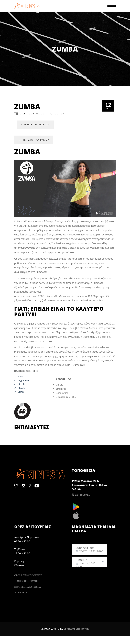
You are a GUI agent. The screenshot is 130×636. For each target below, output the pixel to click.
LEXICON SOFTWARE (76, 628)
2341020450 (82, 494)
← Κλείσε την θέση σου (35, 124)
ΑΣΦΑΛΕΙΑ (20, 592)
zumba (59, 114)
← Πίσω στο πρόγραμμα (33, 139)
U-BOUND (86, 563)
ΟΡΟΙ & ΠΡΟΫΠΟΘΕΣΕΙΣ (28, 575)
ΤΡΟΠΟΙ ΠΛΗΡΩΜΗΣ (26, 580)
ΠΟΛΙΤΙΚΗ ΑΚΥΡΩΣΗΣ (27, 586)
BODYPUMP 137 (89, 549)
